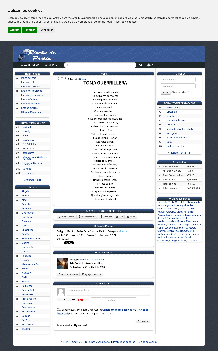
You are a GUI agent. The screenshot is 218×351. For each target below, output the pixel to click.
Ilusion (186, 218)
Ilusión (25, 251)
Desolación (27, 216)
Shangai (161, 218)
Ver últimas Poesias (32, 180)
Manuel (161, 211)
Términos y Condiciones (98, 341)
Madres (161, 237)
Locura (25, 259)
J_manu (186, 234)
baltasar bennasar (192, 214)
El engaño (174, 240)
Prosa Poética (29, 298)
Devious (27, 168)
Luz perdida (29, 173)
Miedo (25, 268)
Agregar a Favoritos (93, 274)
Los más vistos (28, 82)
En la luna (192, 240)
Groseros (190, 227)
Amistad (26, 195)
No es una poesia (67, 216)
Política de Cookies (147, 341)
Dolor (24, 225)
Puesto (195, 234)
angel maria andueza (177, 137)
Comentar (144, 321)
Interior (194, 224)
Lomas (169, 237)
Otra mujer (189, 230)
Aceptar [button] (14, 29)
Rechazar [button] (30, 29)
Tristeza (26, 328)
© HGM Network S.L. (71, 341)
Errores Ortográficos (88, 216)
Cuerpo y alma (181, 205)
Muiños (161, 234)
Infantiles (26, 255)
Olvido (25, 277)
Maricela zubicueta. (176, 120)
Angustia (26, 204)
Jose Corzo (28, 152)
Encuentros (27, 229)
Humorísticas (28, 247)
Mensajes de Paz (30, 264)
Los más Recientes (31, 103)
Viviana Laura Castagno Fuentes (35, 157)
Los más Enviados (30, 86)
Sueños (26, 320)
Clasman (171, 124)
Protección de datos (124, 341)
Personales (27, 294)
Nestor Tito (28, 148)
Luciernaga (170, 227)
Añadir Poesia (30, 64)
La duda (191, 208)
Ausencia (26, 208)
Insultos (132, 216)
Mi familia (188, 211)
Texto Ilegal (107, 216)
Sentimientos (28, 307)
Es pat (187, 237)
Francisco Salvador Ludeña (32, 163)
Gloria (180, 211)
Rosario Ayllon (174, 218)
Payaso (161, 214)
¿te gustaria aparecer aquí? (179, 152)
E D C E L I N (29, 144)
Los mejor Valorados (31, 90)
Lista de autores (29, 107)
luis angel (184, 224)
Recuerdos (27, 302)
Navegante (172, 133)
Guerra (25, 242)
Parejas (26, 281)
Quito (175, 208)
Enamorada (192, 221)
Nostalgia (26, 272)
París (183, 240)
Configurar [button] (47, 29)
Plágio (120, 216)
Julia (180, 230)
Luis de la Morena (176, 221)
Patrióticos (27, 285)
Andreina (170, 211)
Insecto (181, 227)
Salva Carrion (173, 107)
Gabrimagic (28, 139)
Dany (169, 141)
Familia (25, 234)
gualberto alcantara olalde (180, 128)
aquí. (187, 92)
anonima (178, 237)
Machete (161, 224)
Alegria (25, 191)
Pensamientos (29, 290)
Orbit (177, 202)
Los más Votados (30, 99)
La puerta (162, 202)
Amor (24, 199)
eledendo (27, 127)
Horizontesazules (175, 146)
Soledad (26, 315)
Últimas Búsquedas (31, 112)
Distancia (26, 221)
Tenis (171, 202)
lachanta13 (173, 224)
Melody (26, 131)
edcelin (170, 116)
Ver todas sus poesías (69, 274)
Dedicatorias (28, 212)
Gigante (161, 230)
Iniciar (166, 92)
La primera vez (173, 234)
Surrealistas (28, 324)
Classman (172, 111)
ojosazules (162, 240)
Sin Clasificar (28, 311)
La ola (169, 214)
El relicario (172, 230)
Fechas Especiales (31, 238)
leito (183, 202)
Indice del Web (28, 77)
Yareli (25, 135)
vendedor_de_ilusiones (91, 259)
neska (182, 208)
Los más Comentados (32, 95)
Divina (190, 202)
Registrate (50, 64)
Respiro (177, 214)
